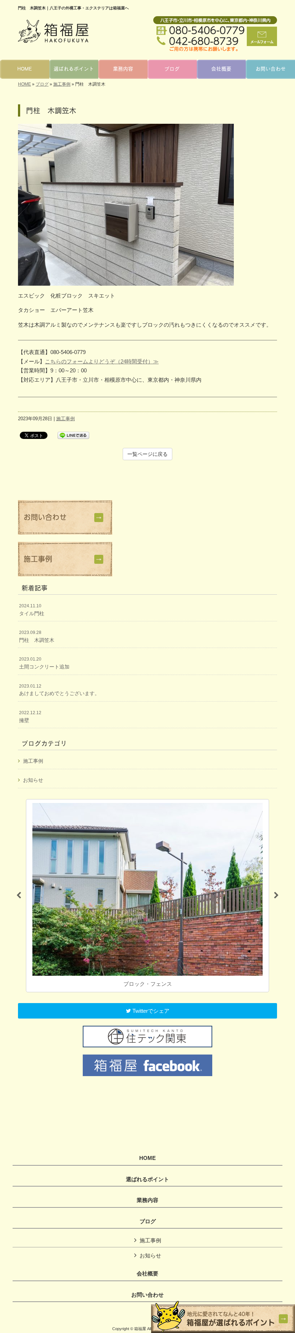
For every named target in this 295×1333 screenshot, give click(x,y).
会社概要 (147, 1274)
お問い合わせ (147, 1295)
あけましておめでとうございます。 (59, 690)
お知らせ (33, 780)
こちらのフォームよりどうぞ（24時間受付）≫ (102, 361)
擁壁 (30, 716)
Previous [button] (18, 895)
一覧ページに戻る (147, 454)
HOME (24, 84)
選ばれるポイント (147, 1179)
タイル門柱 (31, 609)
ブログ (42, 84)
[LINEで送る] (73, 435)
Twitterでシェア (150, 1011)
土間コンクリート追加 (44, 663)
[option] (147, 896)
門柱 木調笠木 (36, 636)
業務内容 (147, 1200)
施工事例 (62, 84)
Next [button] (276, 895)
